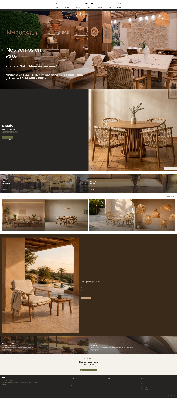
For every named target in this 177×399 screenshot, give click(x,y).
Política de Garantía (144, 387)
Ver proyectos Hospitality (7, 350)
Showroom (67, 7)
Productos (77, 7)
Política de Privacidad (144, 389)
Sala (71, 380)
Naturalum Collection (7, 139)
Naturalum (72, 385)
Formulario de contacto (109, 380)
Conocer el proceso (94, 350)
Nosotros (100, 7)
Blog (110, 7)
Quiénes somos (143, 380)
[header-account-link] (118, 3)
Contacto (119, 7)
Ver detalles (5, 189)
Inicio (57, 7)
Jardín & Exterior (73, 383)
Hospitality (89, 7)
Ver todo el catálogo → (171, 196)
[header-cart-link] (120, 3)
